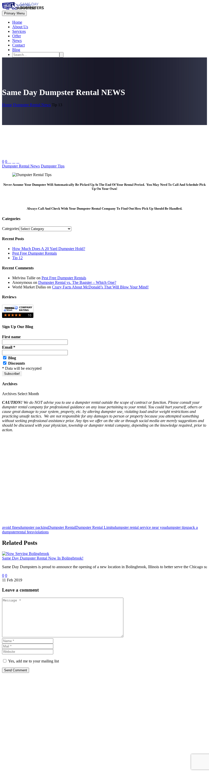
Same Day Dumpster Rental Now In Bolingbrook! (42, 558)
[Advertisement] (104, 481)
